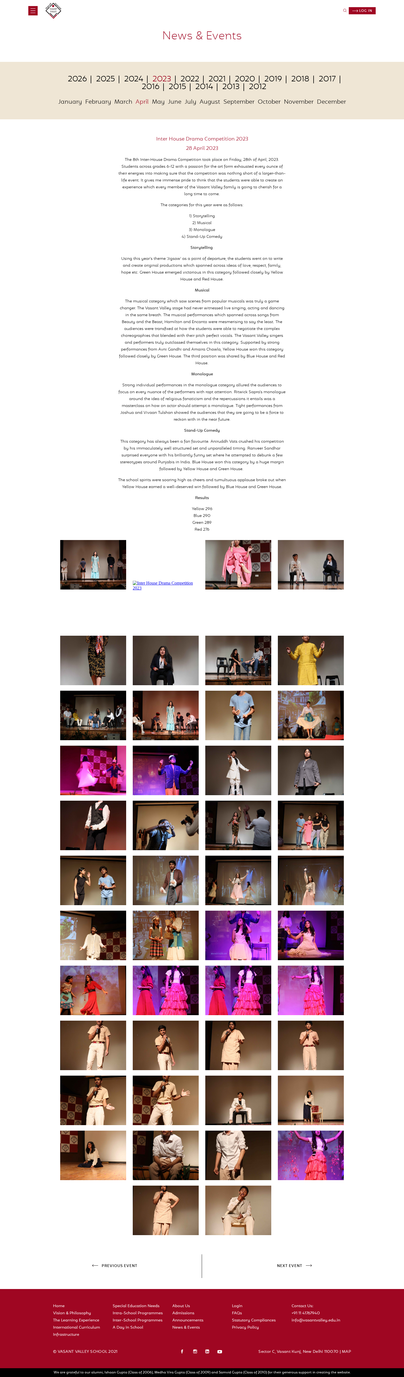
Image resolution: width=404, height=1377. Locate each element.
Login (237, 1306)
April (142, 102)
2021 (217, 79)
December (331, 102)
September (238, 102)
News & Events (186, 1328)
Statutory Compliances (254, 1320)
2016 (150, 87)
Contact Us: (302, 1306)
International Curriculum (76, 1328)
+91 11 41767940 (306, 1313)
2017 (327, 79)
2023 (162, 79)
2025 (105, 79)
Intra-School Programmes (138, 1313)
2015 (177, 87)
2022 (190, 79)
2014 (204, 87)
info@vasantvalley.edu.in (316, 1320)
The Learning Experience (76, 1320)
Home (59, 1306)
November (299, 102)
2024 (133, 79)
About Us (181, 1306)
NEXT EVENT (289, 1266)
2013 (231, 87)
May (158, 102)
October (269, 102)
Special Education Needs (136, 1306)
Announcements (187, 1320)
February (98, 102)
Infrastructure (66, 1335)
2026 (77, 79)
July (190, 102)
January (70, 102)
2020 (245, 79)
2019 (273, 79)
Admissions (183, 1313)
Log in (365, 11)
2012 (257, 87)
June (174, 102)
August (210, 102)
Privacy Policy (245, 1328)
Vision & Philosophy (72, 1313)
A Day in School (128, 1328)
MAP (346, 1352)
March (123, 102)
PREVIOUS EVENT (119, 1266)
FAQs (237, 1313)
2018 (300, 79)
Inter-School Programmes (137, 1320)
